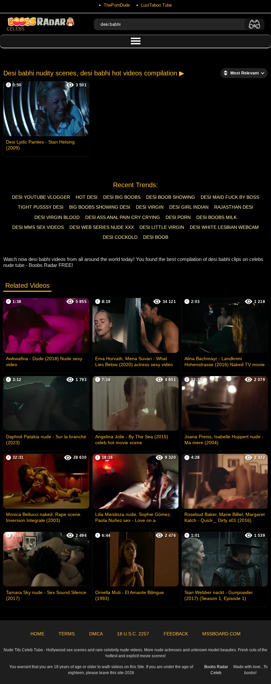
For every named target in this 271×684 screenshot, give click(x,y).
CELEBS (15, 28)
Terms (66, 633)
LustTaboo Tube (156, 5)
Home (37, 633)
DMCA (96, 633)
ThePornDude (117, 5)
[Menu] (135, 41)
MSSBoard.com (221, 633)
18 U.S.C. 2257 (133, 633)
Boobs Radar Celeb (216, 669)
